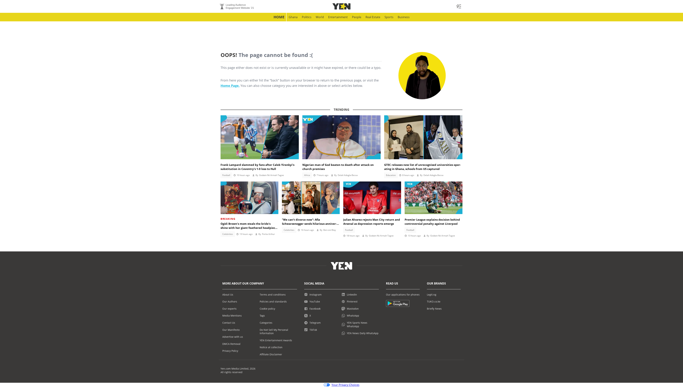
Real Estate (373, 17)
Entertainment (338, 17)
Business (404, 17)
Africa (307, 175)
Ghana (293, 17)
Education (391, 175)
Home (279, 17)
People (356, 17)
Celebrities (227, 234)
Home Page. (230, 85)
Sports (389, 17)
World (320, 17)
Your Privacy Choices (345, 385)
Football (226, 175)
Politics (306, 17)
